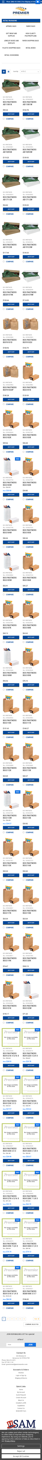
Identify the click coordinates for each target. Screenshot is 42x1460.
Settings (21, 1446)
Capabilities (21, 1405)
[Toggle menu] (3, 3)
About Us (21, 1400)
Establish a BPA (21, 1403)
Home (21, 1389)
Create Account (21, 1397)
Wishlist (21, 1373)
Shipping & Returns (21, 1378)
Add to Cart (11, 114)
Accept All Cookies (21, 1456)
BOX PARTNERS (7, 97)
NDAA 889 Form (21, 1411)
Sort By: (15, 71)
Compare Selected (31, 1324)
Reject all (21, 1451)
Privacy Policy (10, 1441)
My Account (21, 1392)
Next (36, 1319)
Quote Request (21, 1395)
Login (22, 5)
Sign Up (29, 5)
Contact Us (21, 1408)
